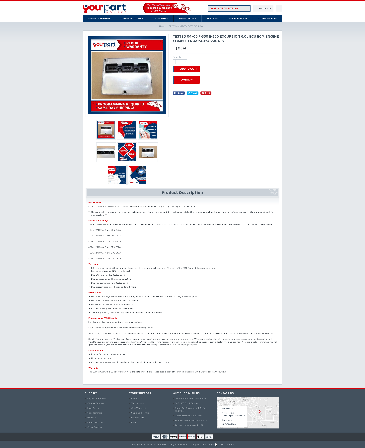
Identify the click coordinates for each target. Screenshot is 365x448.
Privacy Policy (138, 417)
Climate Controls (132, 18)
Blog (133, 422)
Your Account (138, 403)
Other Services (267, 18)
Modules (212, 18)
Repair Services (238, 18)
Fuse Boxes (161, 18)
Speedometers (187, 18)
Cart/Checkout (138, 408)
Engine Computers (99, 18)
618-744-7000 (229, 424)
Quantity (177, 57)
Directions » (227, 408)
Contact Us (137, 398)
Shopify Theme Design (202, 444)
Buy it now (187, 80)
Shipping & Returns (141, 413)
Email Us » (227, 420)
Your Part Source (158, 444)
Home (162, 26)
